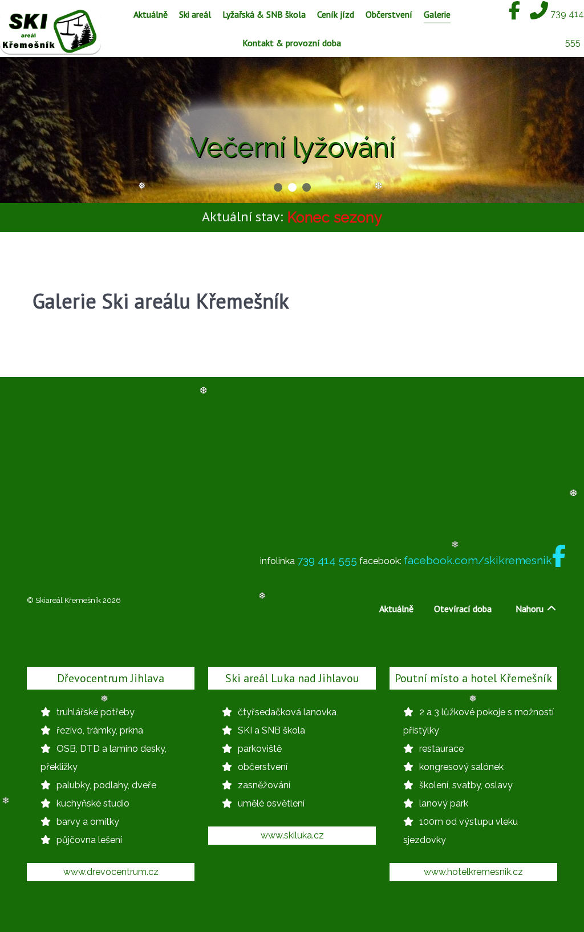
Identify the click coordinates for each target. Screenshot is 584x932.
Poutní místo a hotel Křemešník (473, 678)
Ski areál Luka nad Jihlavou (292, 678)
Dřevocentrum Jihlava (110, 678)
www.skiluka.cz (292, 835)
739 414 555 (327, 560)
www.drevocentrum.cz (111, 871)
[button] (278, 187)
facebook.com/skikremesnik (478, 560)
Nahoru (531, 608)
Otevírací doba (463, 608)
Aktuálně (396, 608)
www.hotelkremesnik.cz (473, 871)
